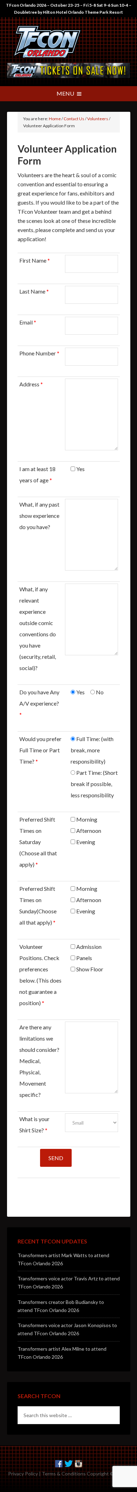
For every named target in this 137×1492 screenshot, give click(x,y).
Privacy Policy (23, 1474)
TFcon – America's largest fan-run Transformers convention (68, 41)
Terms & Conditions (64, 1474)
